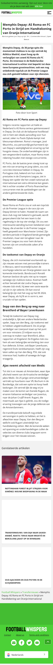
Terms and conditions (39, 635)
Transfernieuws (30, 592)
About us (20, 635)
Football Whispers (11, 592)
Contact (7, 635)
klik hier (39, 6)
